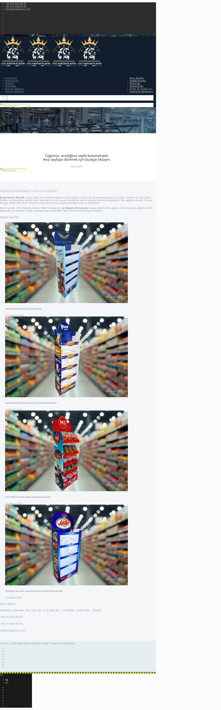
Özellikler (10, 86)
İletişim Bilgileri (14, 91)
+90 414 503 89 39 (15, 3)
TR (6, 96)
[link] (29, 105)
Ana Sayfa (11, 78)
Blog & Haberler (14, 88)
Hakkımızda (12, 80)
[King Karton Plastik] (51, 65)
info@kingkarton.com (18, 9)
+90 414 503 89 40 (15, 6)
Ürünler (9, 83)
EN (6, 99)
